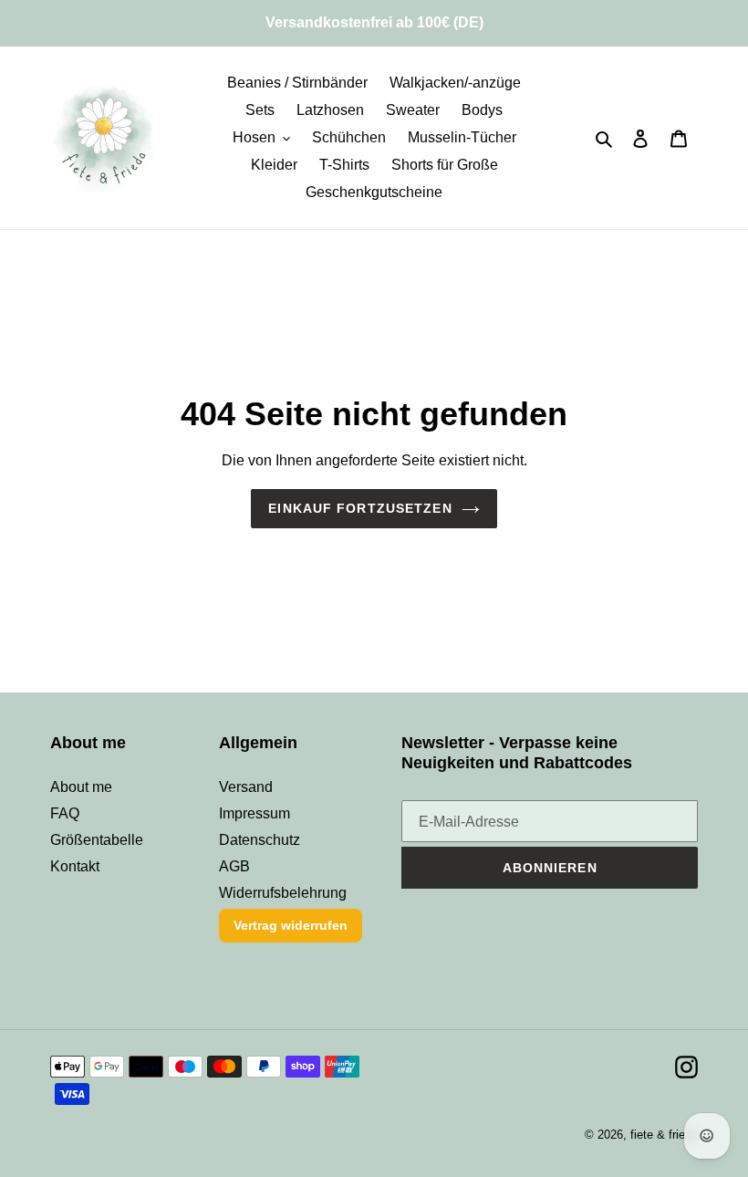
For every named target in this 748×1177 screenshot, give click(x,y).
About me (81, 787)
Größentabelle (96, 840)
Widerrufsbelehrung (283, 893)
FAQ (64, 813)
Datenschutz (259, 840)
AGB (234, 866)
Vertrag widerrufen (291, 925)
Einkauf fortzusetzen (360, 508)
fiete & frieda (664, 1134)
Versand (246, 787)
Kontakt (74, 866)
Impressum (254, 813)
